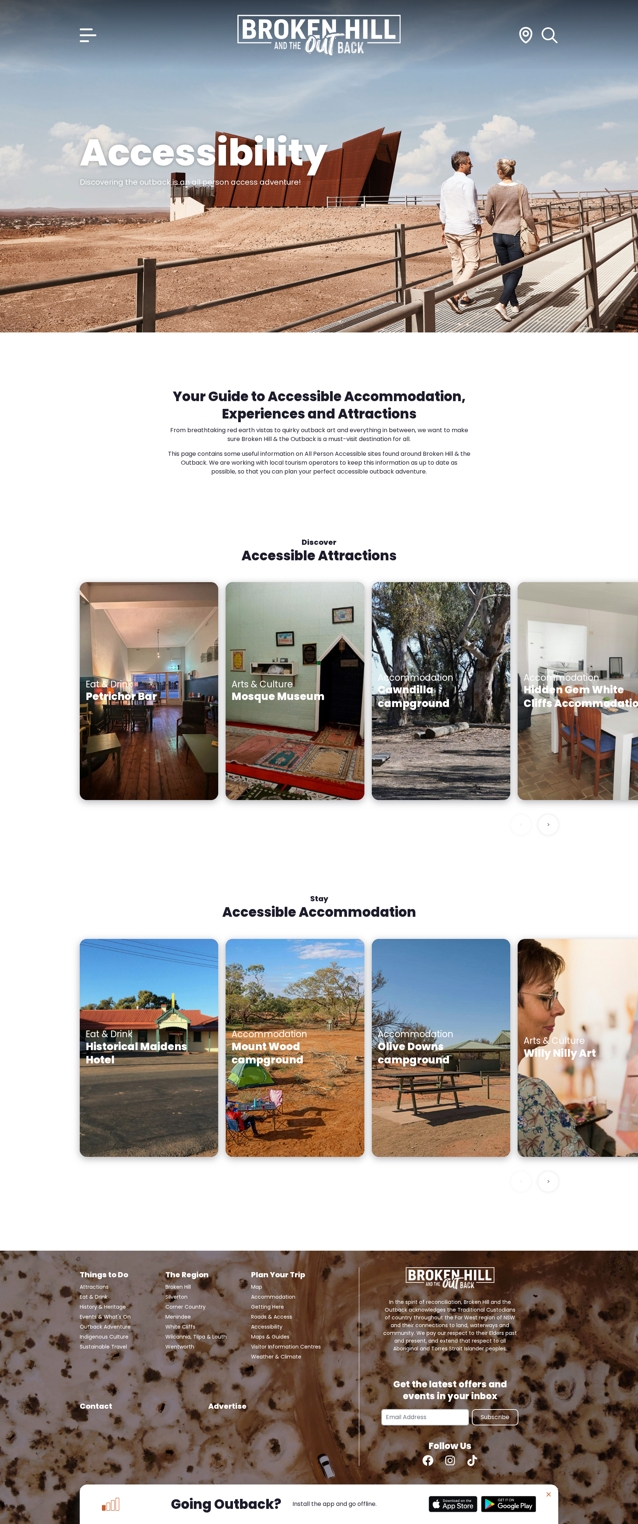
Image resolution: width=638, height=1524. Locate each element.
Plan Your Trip (278, 1275)
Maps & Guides (270, 1336)
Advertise (227, 1406)
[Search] (550, 35)
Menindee (178, 1316)
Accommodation (273, 1297)
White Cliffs (180, 1326)
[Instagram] (450, 1460)
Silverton (176, 1297)
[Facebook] (427, 1460)
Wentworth (179, 1346)
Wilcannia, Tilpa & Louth (196, 1336)
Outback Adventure (105, 1326)
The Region (187, 1275)
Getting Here (267, 1307)
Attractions (94, 1287)
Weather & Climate (276, 1356)
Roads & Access (271, 1316)
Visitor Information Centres (286, 1346)
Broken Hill (178, 1287)
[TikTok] (472, 1460)
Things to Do (104, 1275)
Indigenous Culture (104, 1336)
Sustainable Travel (103, 1346)
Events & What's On (105, 1316)
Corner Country (185, 1307)
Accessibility (266, 1326)
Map (256, 1287)
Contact (96, 1406)
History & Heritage (103, 1307)
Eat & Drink (93, 1297)
